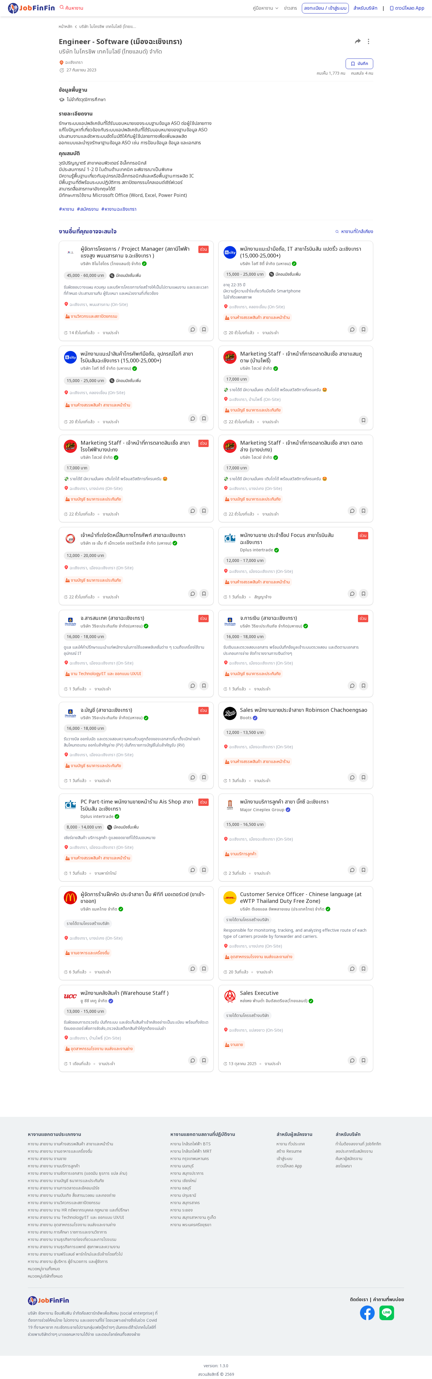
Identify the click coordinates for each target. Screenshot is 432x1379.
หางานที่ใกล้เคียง (357, 231)
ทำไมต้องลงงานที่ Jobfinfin (358, 1144)
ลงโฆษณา (344, 1166)
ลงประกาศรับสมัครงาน (354, 1151)
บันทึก (363, 64)
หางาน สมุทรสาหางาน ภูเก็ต (193, 1217)
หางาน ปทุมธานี (183, 1195)
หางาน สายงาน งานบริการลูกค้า (54, 1166)
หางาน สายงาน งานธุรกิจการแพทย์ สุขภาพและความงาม (74, 1247)
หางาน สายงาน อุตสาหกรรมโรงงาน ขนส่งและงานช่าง (72, 1225)
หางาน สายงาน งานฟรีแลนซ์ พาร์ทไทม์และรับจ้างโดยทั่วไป (75, 1254)
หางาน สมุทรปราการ (187, 1173)
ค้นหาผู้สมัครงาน (349, 1159)
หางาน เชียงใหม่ (183, 1181)
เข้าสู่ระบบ (284, 1159)
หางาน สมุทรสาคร (185, 1203)
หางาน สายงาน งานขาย (47, 1159)
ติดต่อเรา (359, 1299)
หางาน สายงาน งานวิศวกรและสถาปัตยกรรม (64, 1203)
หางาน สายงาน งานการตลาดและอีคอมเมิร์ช (63, 1188)
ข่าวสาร (290, 8)
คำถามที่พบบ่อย (388, 1299)
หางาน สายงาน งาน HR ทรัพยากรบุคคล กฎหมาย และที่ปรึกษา (78, 1210)
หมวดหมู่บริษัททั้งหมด (45, 1276)
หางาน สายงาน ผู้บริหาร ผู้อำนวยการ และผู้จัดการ (68, 1261)
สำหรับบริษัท (365, 8)
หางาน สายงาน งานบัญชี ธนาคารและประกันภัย (66, 1181)
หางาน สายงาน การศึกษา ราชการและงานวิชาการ (67, 1232)
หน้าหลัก (65, 27)
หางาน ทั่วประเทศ (291, 1144)
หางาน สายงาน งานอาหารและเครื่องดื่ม (60, 1151)
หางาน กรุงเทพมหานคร (189, 1159)
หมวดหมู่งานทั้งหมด (44, 1269)
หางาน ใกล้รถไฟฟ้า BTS (190, 1144)
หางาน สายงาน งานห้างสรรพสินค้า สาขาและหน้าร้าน (70, 1144)
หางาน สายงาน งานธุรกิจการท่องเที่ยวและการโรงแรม (72, 1239)
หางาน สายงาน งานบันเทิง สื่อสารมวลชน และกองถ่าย (71, 1195)
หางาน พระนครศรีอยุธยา (190, 1225)
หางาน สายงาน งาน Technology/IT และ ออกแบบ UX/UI (76, 1217)
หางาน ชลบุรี (180, 1188)
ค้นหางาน (74, 8)
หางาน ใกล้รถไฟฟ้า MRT (191, 1151)
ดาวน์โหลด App (409, 8)
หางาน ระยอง (181, 1210)
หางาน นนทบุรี (182, 1166)
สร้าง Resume (289, 1151)
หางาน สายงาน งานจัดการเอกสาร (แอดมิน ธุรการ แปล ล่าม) (77, 1173)
